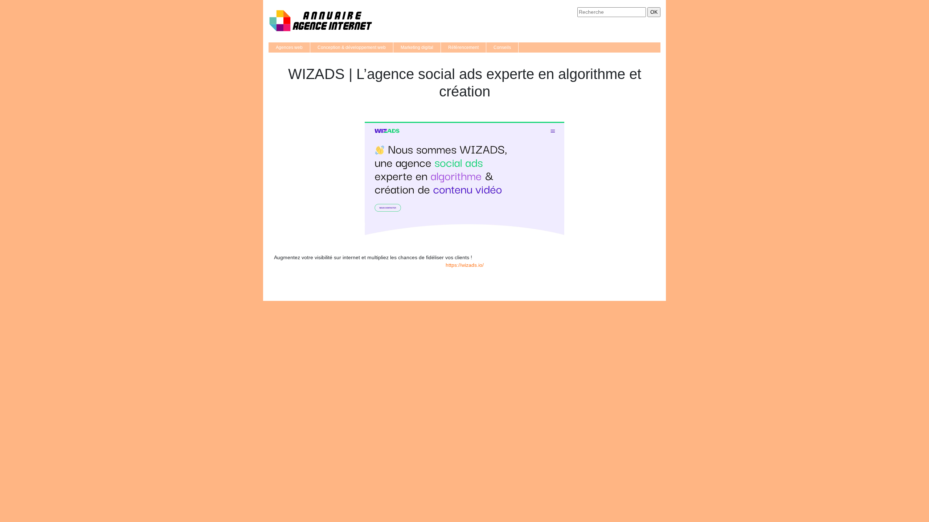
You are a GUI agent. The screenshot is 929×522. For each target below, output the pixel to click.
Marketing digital (417, 47)
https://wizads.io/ (465, 265)
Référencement (463, 47)
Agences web (289, 47)
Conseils (502, 47)
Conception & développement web (352, 47)
